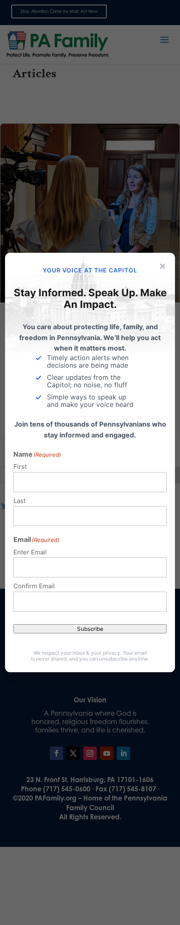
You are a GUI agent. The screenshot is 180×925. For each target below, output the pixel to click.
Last (19, 501)
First (20, 466)
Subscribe (90, 628)
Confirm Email (34, 586)
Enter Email (30, 552)
